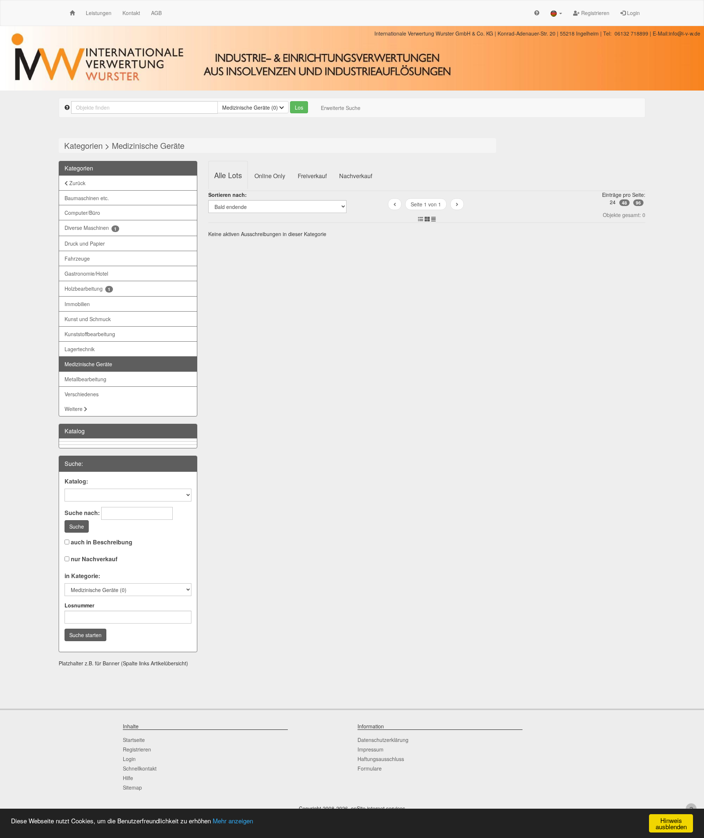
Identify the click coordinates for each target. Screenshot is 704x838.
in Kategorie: (82, 576)
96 (638, 202)
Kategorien (83, 145)
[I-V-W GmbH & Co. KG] (352, 58)
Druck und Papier (85, 243)
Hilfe (128, 778)
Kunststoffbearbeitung (90, 334)
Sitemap (132, 787)
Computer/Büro (82, 212)
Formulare (370, 768)
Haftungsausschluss (381, 758)
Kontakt (131, 12)
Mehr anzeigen (233, 820)
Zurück (76, 183)
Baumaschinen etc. (87, 198)
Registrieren (594, 12)
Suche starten (85, 635)
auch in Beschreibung (100, 542)
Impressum (371, 749)
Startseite (134, 739)
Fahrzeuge (77, 258)
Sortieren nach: (227, 194)
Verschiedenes (82, 394)
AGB (156, 12)
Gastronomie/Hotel (86, 273)
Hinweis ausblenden (671, 823)
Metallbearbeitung (85, 379)
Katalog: (76, 481)
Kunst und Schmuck (88, 319)
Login (633, 12)
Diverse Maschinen (91, 228)
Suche (76, 526)
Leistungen (98, 12)
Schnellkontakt (140, 768)
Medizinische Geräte (148, 145)
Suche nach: (82, 513)
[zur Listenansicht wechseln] (420, 219)
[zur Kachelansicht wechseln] (427, 219)
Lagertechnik (80, 349)
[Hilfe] (537, 12)
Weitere (74, 408)
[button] (556, 13)
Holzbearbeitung (87, 289)
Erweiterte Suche (340, 107)
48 (624, 202)
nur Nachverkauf (93, 559)
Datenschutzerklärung (383, 739)
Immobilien (77, 304)
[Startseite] (72, 12)
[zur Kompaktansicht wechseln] (433, 219)
